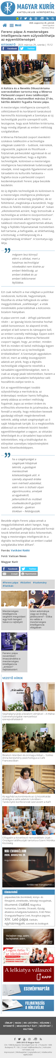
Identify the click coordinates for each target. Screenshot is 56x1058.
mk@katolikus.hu (34, 1047)
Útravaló (31, 908)
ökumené (11, 905)
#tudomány (40, 582)
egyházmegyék (15, 923)
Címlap (8, 1022)
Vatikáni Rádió (20, 550)
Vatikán (33, 919)
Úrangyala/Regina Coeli (17, 915)
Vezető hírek (12, 678)
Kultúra (28, 1029)
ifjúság (41, 908)
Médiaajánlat (21, 1052)
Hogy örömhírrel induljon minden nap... (20, 855)
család (24, 904)
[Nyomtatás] (29, 575)
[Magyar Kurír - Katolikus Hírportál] (28, 14)
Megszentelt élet (27, 1026)
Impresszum (9, 1052)
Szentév (21, 908)
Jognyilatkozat (34, 1052)
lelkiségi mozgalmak (40, 900)
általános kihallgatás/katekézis (21, 912)
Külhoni (44, 1022)
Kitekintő (8, 44)
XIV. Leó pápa (16, 919)
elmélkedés (22, 900)
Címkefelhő (11, 892)
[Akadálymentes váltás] (17, 18)
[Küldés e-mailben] (10, 575)
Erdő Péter (45, 912)
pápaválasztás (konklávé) (18, 897)
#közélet (25, 582)
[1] (28, 83)
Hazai (18, 1022)
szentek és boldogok (37, 923)
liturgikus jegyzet (40, 915)
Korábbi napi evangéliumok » (40, 884)
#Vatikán (8, 585)
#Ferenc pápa (10, 582)
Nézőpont (45, 1026)
